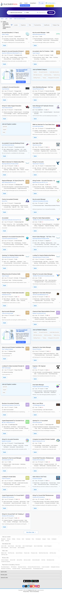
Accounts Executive (43, 72)
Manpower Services (22, 566)
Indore (2, 540)
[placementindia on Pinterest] (31, 586)
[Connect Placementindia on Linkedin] (28, 586)
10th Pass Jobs (4, 554)
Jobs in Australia (21, 547)
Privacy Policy (26, 591)
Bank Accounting (47, 74)
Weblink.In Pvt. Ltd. (32, 590)
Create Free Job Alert (5, 561)
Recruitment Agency (5, 566)
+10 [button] (49, 184)
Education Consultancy (6, 568)
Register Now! (20, 82)
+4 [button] (48, 147)
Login (42, 3)
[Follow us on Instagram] (36, 586)
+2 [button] (18, 165)
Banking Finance (36, 77)
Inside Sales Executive (54, 72)
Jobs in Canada (13, 547)
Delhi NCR (5, 126)
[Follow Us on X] (26, 586)
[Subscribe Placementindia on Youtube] (38, 586)
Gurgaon (4, 129)
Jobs (21, 3)
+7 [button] (48, 109)
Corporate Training (16, 568)
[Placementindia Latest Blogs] (33, 586)
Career (26, 3)
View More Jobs (30, 532)
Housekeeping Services (38, 568)
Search (51, 12)
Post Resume (25, 5)
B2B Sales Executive (37, 74)
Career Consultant (45, 566)
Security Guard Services (27, 568)
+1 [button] (52, 259)
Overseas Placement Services (34, 566)
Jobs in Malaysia (4, 547)
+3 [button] (48, 370)
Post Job (49, 6)
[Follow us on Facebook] (23, 586)
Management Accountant (53, 77)
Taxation (35, 72)
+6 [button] (49, 315)
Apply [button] (4, 45)
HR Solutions (13, 566)
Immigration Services (55, 566)
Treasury (44, 77)
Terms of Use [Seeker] (34, 591)
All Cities (7, 540)
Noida (4, 132)
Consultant (33, 3)
